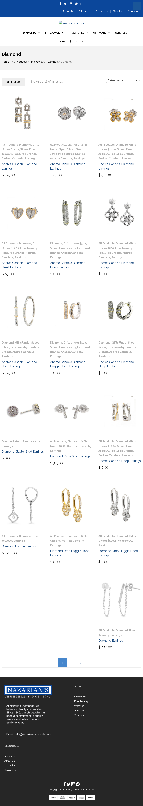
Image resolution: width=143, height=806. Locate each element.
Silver (24, 149)
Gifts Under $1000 (27, 342)
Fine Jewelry (37, 61)
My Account (11, 756)
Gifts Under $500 (74, 243)
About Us (68, 11)
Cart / (68, 41)
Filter (15, 81)
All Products (19, 61)
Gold (18, 441)
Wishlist (117, 11)
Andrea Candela (13, 158)
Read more (109, 273)
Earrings (53, 61)
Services (79, 715)
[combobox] (123, 80)
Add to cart (13, 174)
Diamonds (80, 696)
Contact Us (102, 11)
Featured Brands (25, 153)
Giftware (79, 710)
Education (84, 11)
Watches (79, 706)
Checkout (133, 11)
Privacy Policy (72, 789)
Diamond (25, 144)
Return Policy (87, 789)
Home (5, 61)
